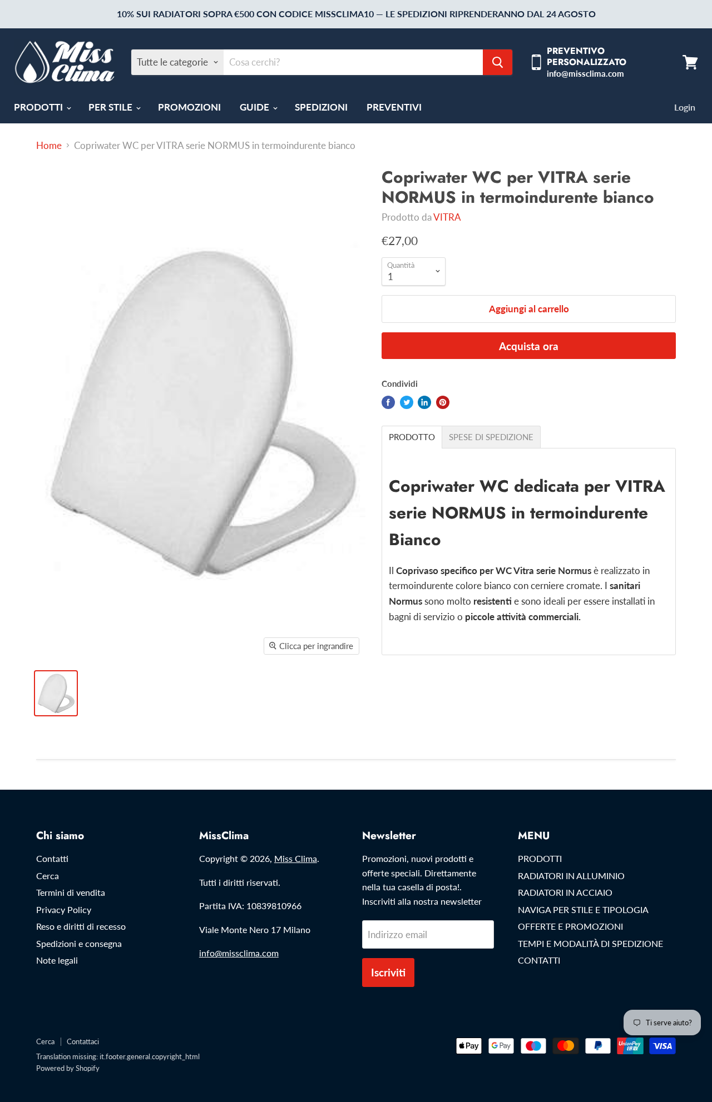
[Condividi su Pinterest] (442, 402)
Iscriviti (388, 972)
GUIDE (255, 107)
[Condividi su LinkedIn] (424, 402)
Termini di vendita (70, 892)
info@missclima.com (239, 953)
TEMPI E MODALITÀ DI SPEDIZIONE (590, 943)
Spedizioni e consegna (79, 943)
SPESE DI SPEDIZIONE (491, 437)
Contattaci (83, 1041)
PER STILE (111, 107)
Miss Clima (295, 858)
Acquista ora (528, 346)
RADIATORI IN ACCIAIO (565, 892)
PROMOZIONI (189, 107)
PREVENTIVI (394, 107)
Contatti (52, 858)
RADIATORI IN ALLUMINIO (571, 875)
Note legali (57, 960)
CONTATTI (539, 960)
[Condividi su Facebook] (388, 402)
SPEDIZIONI (321, 107)
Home (49, 145)
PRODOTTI (39, 107)
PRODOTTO (412, 437)
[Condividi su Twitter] (406, 402)
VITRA (447, 217)
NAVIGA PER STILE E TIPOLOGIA (583, 909)
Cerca (47, 875)
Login (684, 107)
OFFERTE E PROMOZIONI (570, 926)
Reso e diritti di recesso (81, 926)
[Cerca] (497, 62)
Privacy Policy (63, 909)
